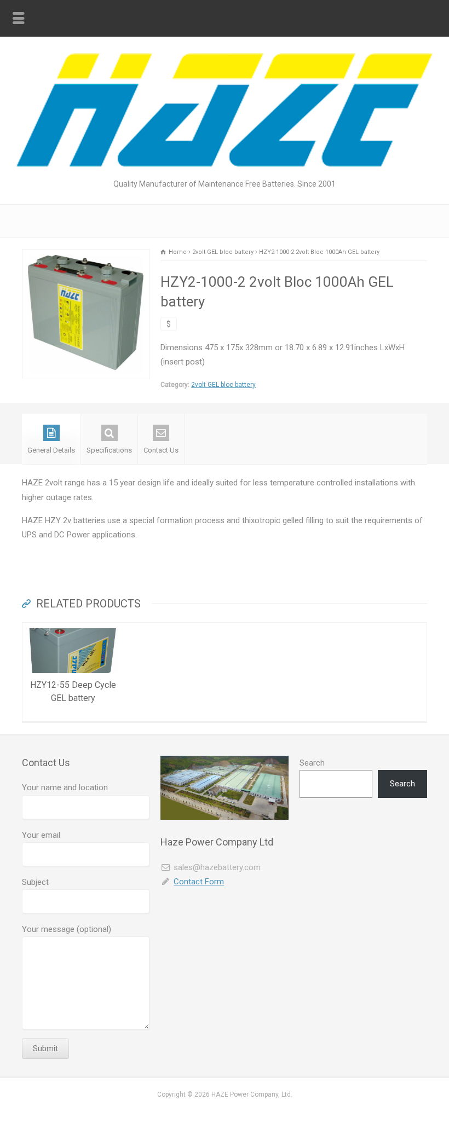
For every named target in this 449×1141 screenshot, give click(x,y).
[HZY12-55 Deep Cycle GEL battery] (73, 629)
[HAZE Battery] (224, 164)
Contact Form (199, 882)
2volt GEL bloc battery (223, 385)
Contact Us (161, 450)
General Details (51, 450)
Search (312, 763)
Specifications (109, 450)
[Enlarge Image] (86, 256)
